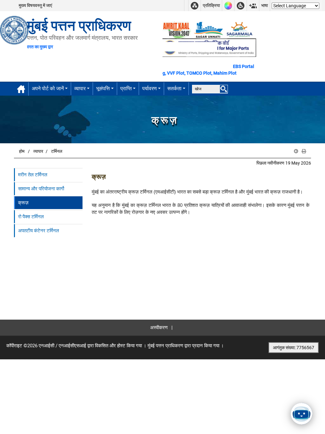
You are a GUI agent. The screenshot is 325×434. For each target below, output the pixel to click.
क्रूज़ (23, 203)
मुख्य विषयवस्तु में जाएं (35, 5)
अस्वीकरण (159, 327)
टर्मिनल (56, 151)
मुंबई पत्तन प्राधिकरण (165, 346)
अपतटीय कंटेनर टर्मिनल (38, 231)
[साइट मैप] (195, 5)
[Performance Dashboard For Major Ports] (208, 29)
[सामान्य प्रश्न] (186, 5)
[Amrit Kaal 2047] (176, 29)
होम (21, 151)
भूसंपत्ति (103, 88)
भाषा (264, 5)
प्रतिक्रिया (211, 5)
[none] (224, 89)
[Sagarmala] (240, 29)
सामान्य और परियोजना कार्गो (41, 189)
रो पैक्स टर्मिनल (31, 217)
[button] (296, 151)
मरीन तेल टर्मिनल (32, 175)
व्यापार (80, 88)
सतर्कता (174, 88)
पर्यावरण (149, 88)
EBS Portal (243, 66)
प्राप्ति (126, 88)
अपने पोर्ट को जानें (48, 88)
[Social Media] (253, 5)
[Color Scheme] (228, 5)
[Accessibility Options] (241, 5)
